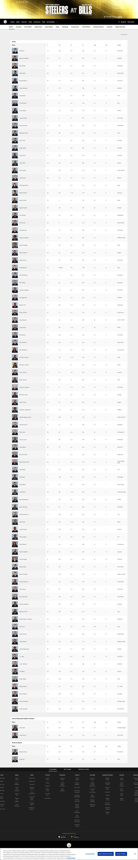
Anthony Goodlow (24, 237)
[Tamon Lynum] (15, 440)
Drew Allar (21, 50)
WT (83, 45)
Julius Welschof (23, 664)
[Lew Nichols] (15, 492)
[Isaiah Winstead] (15, 709)
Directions (107, 792)
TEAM (1, 775)
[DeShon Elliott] (15, 200)
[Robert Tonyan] (15, 634)
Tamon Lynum (23, 439)
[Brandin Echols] (15, 193)
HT (71, 45)
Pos (60, 45)
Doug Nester (22, 484)
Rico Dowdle (22, 170)
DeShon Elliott (23, 200)
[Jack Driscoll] (15, 178)
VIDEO (32, 775)
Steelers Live (32, 781)
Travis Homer (22, 327)
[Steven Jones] (15, 402)
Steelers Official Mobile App (92, 784)
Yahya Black (22, 95)
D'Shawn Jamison (24, 357)
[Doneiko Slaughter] (15, 604)
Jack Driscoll (22, 178)
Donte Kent (22, 727)
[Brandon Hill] (15, 305)
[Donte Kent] (15, 728)
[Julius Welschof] (15, 664)
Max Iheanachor (23, 350)
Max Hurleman (23, 342)
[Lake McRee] (15, 470)
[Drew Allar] (15, 51)
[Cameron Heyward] (15, 290)
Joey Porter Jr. (23, 735)
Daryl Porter (22, 522)
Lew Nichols (22, 492)
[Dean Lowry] (15, 432)
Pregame (47, 785)
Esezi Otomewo (23, 507)
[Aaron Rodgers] (15, 559)
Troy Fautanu (22, 215)
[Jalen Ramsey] (15, 544)
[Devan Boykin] (15, 111)
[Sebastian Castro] (15, 133)
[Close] (135, 854)
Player (13, 45)
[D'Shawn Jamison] (15, 357)
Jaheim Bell (22, 73)
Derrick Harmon (23, 252)
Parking (107, 795)
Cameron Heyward (24, 290)
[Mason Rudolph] (15, 574)
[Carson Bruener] (15, 125)
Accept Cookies (121, 854)
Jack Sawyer (22, 589)
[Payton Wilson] (15, 686)
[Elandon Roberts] (15, 552)
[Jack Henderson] (15, 275)
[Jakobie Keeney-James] (15, 417)
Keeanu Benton (23, 80)
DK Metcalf (22, 477)
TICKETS (77, 775)
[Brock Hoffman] (15, 312)
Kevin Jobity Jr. (23, 372)
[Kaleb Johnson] (15, 380)
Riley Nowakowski (23, 499)
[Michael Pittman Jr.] (15, 514)
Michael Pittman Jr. (24, 514)
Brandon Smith (23, 611)
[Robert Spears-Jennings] (15, 619)
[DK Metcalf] (15, 477)
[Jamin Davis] (15, 155)
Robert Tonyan (23, 634)
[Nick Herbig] (15, 283)
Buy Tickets (77, 787)
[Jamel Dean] (15, 163)
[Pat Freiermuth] (15, 230)
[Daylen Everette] (15, 208)
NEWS (16, 775)
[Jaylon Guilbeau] (15, 245)
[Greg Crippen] (15, 148)
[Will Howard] (15, 335)
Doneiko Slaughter (24, 604)
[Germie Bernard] (15, 88)
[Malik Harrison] (15, 260)
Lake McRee (22, 469)
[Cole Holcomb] (15, 320)
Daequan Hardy (23, 751)
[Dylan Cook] (15, 140)
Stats (1, 793)
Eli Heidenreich (23, 267)
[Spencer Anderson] (15, 58)
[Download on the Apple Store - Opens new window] (62, 837)
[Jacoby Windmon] (15, 701)
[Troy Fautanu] (15, 215)
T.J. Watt (21, 656)
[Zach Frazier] (15, 223)
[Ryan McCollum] (15, 455)
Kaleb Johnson (23, 379)
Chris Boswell (22, 103)
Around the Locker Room (32, 798)
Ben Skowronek (23, 596)
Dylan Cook (22, 140)
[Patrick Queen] (15, 537)
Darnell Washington (24, 649)
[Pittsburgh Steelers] (69, 845)
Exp (106, 45)
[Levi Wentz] (15, 671)
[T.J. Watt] (15, 656)
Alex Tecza (22, 626)
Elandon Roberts (23, 551)
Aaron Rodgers (23, 559)
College (119, 45)
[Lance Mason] (15, 447)
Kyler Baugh (22, 65)
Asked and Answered (16, 789)
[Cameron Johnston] (15, 387)
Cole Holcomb (23, 320)
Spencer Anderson (24, 58)
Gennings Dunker (23, 185)
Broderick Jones (23, 394)
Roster (1, 781)
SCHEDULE (62, 775)
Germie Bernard (23, 88)
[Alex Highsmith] (15, 297)
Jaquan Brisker (23, 118)
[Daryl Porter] (15, 522)
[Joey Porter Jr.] (15, 735)
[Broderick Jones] (15, 395)
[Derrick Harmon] (15, 253)
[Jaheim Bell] (15, 73)
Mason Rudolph (23, 574)
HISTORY (121, 775)
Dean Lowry (22, 432)
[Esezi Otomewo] (15, 507)
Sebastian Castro (23, 133)
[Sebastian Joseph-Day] (15, 410)
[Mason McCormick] (15, 462)
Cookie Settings (90, 854)
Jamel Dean (22, 163)
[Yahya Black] (15, 96)
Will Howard (22, 335)
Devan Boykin (22, 110)
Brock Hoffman (23, 312)
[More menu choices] (57, 22)
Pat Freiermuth (23, 230)
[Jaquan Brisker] (15, 118)
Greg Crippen (22, 148)
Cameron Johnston (24, 387)
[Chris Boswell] (15, 103)
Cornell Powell (23, 529)
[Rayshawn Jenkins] (15, 365)
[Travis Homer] (15, 327)
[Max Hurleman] (15, 342)
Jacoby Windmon (23, 701)
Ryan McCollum (23, 454)
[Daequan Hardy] (15, 752)
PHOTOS (47, 775)
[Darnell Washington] (15, 649)
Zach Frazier (22, 222)
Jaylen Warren (22, 641)
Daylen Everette (23, 207)
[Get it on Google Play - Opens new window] (75, 837)
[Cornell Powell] (15, 529)
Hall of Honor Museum (122, 784)
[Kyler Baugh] (15, 66)
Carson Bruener (23, 125)
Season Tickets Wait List (77, 806)
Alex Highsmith (23, 297)
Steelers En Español (17, 800)
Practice (48, 782)
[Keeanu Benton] (15, 81)
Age (95, 45)
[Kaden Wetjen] (15, 679)
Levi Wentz (22, 671)
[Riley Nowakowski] (15, 499)
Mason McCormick (24, 462)
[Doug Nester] (15, 484)
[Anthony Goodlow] (15, 238)
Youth (136, 787)
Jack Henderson (23, 275)
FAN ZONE (92, 775)
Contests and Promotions (92, 790)
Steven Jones (22, 402)
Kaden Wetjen (22, 679)
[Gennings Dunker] (15, 185)
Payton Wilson (23, 686)
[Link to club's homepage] (5, 22)
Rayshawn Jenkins (24, 364)
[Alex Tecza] (15, 627)
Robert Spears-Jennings (25, 619)
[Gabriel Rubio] (15, 567)
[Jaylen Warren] (15, 642)
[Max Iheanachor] (15, 350)
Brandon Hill (22, 305)
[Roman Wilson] (15, 694)
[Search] (119, 22)
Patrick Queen (22, 537)
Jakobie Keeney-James (25, 417)
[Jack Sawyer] (15, 589)
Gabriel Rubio (22, 566)
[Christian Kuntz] (15, 425)
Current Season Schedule (62, 784)
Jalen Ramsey (22, 544)
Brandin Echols (23, 192)
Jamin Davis (22, 155)
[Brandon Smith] (15, 612)
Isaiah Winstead (23, 708)
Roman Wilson (23, 693)
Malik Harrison (22, 260)
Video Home (32, 778)
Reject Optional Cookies (106, 854)
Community (47, 798)
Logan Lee (21, 759)
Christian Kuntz (23, 424)
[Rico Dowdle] (15, 170)
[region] (69, 854)
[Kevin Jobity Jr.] (15, 372)
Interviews (31, 784)
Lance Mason (22, 447)
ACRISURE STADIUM (107, 775)
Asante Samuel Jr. (24, 581)
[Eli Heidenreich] (15, 268)
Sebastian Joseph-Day (25, 409)
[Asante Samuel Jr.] (15, 582)
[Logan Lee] (15, 759)
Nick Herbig (22, 282)
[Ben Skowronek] (15, 597)
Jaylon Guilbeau (23, 245)
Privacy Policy (71, 858)
